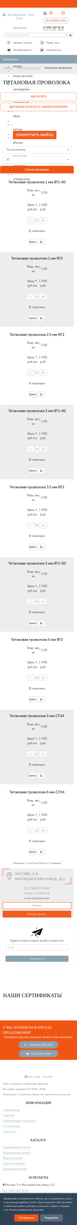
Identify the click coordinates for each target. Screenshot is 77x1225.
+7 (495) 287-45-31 (53, 27)
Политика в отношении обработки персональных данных (37, 1094)
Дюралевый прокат (15, 1169)
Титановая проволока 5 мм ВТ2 (37, 639)
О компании (12, 1126)
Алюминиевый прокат (17, 1152)
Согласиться (26, 1217)
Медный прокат (13, 1158)
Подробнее (51, 1217)
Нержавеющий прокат (17, 1147)
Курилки (9, 1115)
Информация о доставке (20, 1120)
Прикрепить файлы (34, 135)
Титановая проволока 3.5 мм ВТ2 (36, 487)
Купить (32, 242)
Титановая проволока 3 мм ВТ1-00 (37, 411)
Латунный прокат (14, 1163)
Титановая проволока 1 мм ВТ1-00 (37, 182)
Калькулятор (12, 1110)
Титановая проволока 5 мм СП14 (36, 716)
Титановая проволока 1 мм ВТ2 (37, 258)
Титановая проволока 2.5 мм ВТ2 (36, 334)
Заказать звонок (36, 914)
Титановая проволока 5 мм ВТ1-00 (37, 563)
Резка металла (23, 76)
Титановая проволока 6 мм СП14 (36, 792)
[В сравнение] (41, 242)
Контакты (10, 1131)
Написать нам (40, 1053)
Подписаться (37, 958)
